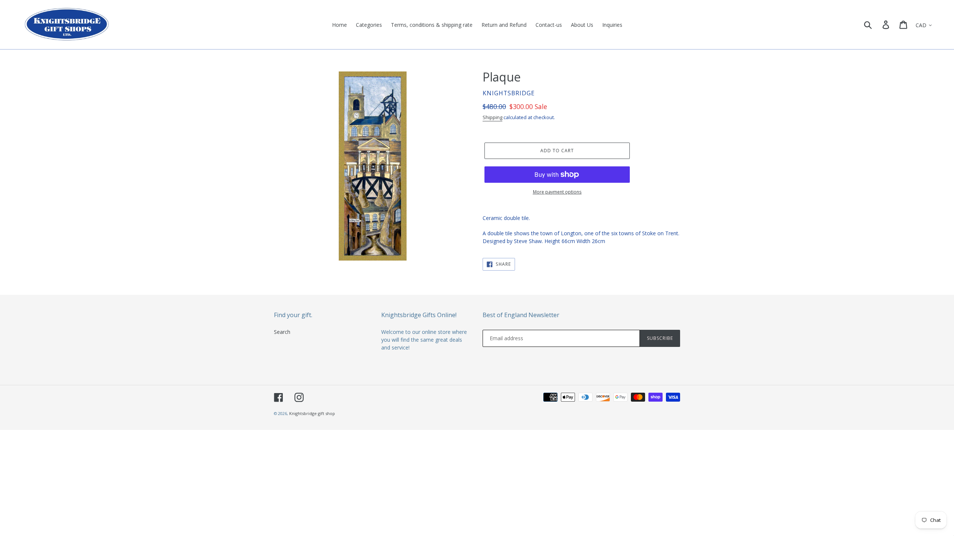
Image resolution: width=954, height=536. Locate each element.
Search (282, 331)
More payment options (557, 192)
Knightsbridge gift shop (312, 413)
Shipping (492, 117)
